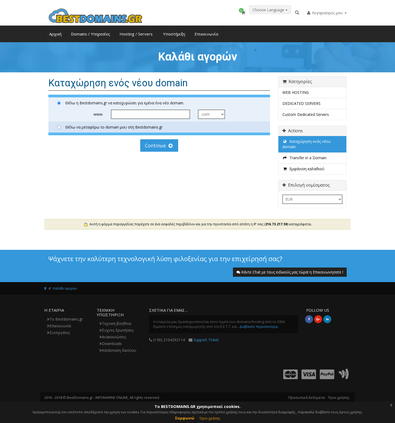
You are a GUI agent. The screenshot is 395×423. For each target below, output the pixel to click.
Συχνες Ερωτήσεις (118, 330)
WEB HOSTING (295, 92)
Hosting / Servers (137, 34)
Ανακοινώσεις (114, 336)
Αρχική (55, 34)
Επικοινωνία (206, 34)
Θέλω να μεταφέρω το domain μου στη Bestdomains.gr (114, 127)
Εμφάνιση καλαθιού (305, 168)
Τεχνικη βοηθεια (116, 323)
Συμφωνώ (184, 418)
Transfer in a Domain (306, 157)
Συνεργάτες (59, 332)
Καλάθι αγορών (65, 288)
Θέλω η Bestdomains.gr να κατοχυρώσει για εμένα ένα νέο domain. (124, 102)
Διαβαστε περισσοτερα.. (259, 326)
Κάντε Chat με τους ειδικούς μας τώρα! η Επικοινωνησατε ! (292, 272)
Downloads (112, 343)
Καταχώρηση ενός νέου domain (306, 144)
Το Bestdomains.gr (66, 319)
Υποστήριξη (174, 34)
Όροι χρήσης (338, 397)
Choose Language (269, 9)
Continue (156, 145)
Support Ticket (206, 339)
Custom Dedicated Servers (305, 114)
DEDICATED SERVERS (301, 103)
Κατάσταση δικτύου (119, 350)
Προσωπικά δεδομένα (306, 397)
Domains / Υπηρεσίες (90, 34)
